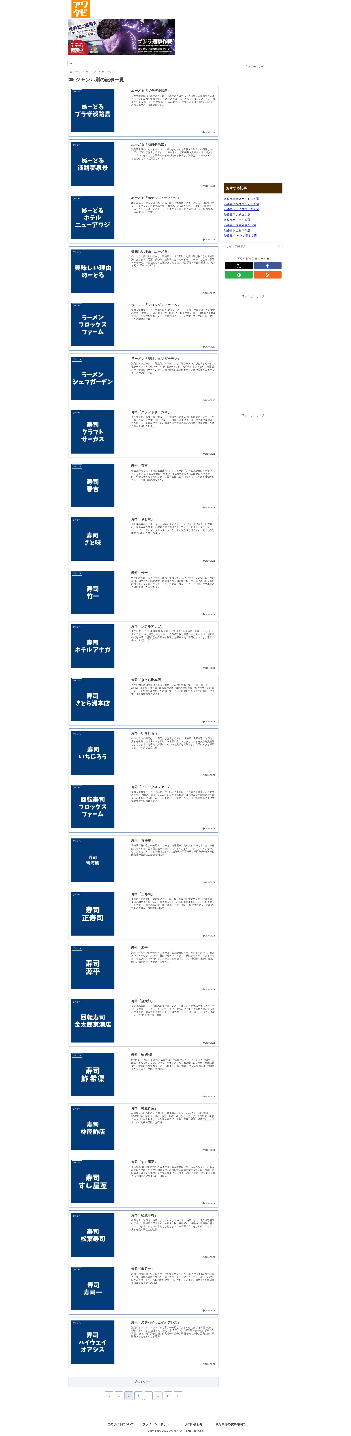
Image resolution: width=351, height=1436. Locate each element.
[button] (278, 246)
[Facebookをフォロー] (268, 265)
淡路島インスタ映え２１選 (241, 204)
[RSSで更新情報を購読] (268, 275)
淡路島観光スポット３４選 (241, 198)
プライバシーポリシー (157, 1424)
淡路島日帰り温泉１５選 (240, 225)
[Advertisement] (253, 124)
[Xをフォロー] (239, 265)
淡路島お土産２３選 (237, 230)
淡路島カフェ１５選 (237, 219)
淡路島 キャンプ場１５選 (240, 235)
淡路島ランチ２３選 (237, 214)
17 (168, 1395)
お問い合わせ (194, 1424)
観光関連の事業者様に (230, 1424)
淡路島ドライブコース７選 (241, 209)
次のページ (143, 1382)
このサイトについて (120, 1424)
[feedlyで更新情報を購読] (239, 275)
